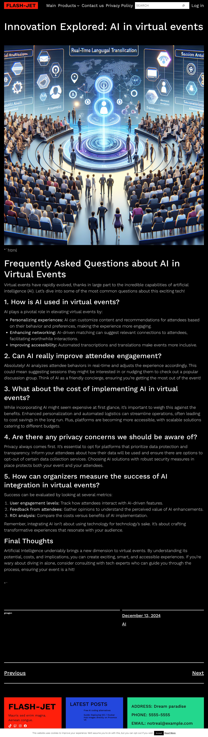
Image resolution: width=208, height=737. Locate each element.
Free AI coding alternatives (97, 710)
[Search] (183, 5)
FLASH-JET (21, 5)
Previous (15, 673)
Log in (197, 5)
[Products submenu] (78, 5)
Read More (170, 733)
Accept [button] (159, 733)
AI (124, 624)
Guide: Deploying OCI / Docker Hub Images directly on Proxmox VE (100, 717)
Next (198, 673)
